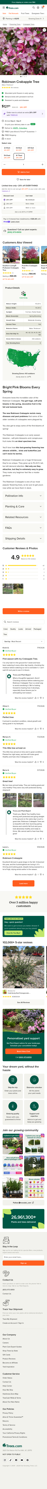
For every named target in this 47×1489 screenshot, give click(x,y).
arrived (28, 629)
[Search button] (34, 7)
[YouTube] (22, 1460)
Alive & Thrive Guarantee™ (13, 1417)
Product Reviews (9, 1359)
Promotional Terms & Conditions (15, 1437)
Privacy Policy (8, 1413)
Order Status (7, 1378)
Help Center (7, 1386)
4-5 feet (31, 149)
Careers (6, 1343)
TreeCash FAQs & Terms (12, 1398)
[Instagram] (5, 1460)
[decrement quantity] (4, 164)
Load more (23, 883)
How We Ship (8, 1390)
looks (20, 629)
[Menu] (4, 7)
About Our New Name (11, 1402)
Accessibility (7, 1429)
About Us (6, 1339)
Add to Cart (25, 172)
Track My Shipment (10, 1319)
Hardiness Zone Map (10, 1394)
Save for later (25, 179)
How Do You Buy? (13, 933)
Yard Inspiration (8, 1367)
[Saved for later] (44, 30)
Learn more (15, 222)
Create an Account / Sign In (13, 1323)
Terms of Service (9, 1425)
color (5, 629)
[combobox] (23, 641)
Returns (6, 1421)
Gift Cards (6, 1355)
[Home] (12, 7)
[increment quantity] (42, 164)
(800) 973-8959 (14, 232)
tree (5, 634)
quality (13, 629)
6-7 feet (19, 156)
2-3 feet (7, 149)
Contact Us (7, 1294)
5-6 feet (7, 156)
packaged (37, 629)
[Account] (38, 8)
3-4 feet (19, 149)
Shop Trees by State (10, 1351)
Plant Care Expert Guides (12, 1347)
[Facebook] (16, 1460)
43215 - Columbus (20, 128)
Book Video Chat (23, 1051)
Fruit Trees (25, 13)
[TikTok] (10, 1460)
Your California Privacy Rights (14, 1433)
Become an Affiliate (10, 1363)
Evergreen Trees (38, 13)
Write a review (23, 611)
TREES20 (5, 191)
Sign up (23, 1263)
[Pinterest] (27, 1460)
